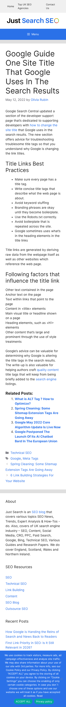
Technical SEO (21, 453)
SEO (9, 577)
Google (15, 458)
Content (11, 596)
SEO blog (38, 512)
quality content (48, 370)
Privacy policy (44, 701)
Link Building (15, 590)
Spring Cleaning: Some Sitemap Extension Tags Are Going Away (36, 413)
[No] (61, 679)
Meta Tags (30, 458)
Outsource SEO (17, 609)
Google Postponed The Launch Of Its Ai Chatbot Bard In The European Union (36, 436)
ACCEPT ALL (23, 701)
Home (10, 6)
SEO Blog (12, 602)
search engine (46, 379)
